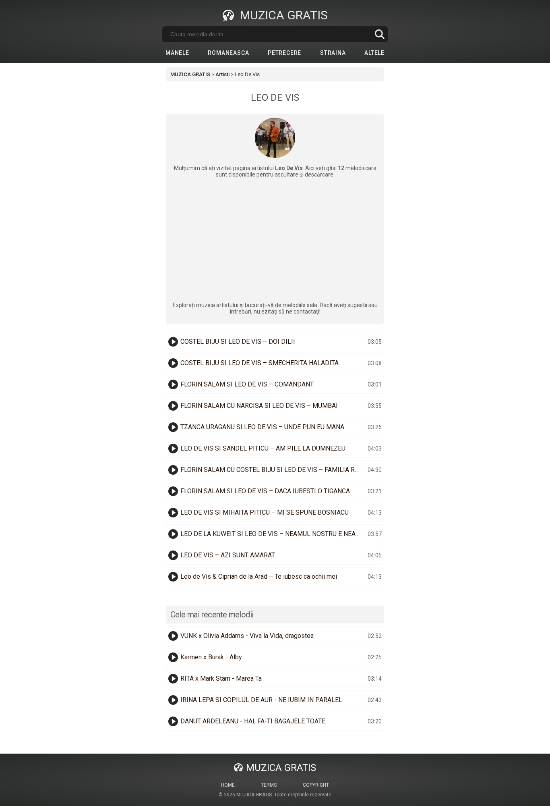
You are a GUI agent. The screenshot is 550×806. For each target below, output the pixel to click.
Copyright (316, 785)
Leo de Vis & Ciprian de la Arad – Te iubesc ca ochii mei (258, 576)
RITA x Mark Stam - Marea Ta (221, 678)
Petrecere (284, 53)
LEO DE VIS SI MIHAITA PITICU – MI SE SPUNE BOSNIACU (264, 512)
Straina (333, 53)
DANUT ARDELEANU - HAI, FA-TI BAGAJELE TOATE (252, 721)
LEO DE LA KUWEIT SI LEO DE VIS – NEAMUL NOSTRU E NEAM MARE (273, 534)
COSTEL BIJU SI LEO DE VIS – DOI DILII (237, 341)
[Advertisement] (275, 239)
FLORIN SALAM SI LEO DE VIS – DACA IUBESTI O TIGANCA (265, 491)
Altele (374, 53)
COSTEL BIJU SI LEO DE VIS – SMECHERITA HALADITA (259, 363)
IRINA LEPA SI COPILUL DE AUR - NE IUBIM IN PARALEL (261, 700)
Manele (177, 53)
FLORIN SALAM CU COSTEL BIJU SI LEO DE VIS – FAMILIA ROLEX (273, 470)
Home (228, 785)
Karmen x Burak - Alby (211, 657)
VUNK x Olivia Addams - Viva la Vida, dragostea (247, 636)
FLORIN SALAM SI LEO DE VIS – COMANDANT (247, 384)
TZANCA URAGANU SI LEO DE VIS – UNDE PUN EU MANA (262, 427)
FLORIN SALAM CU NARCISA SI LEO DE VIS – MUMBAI (259, 405)
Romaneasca (228, 53)
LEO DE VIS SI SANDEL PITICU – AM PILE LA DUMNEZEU (262, 448)
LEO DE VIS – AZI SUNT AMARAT (227, 555)
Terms (269, 785)
